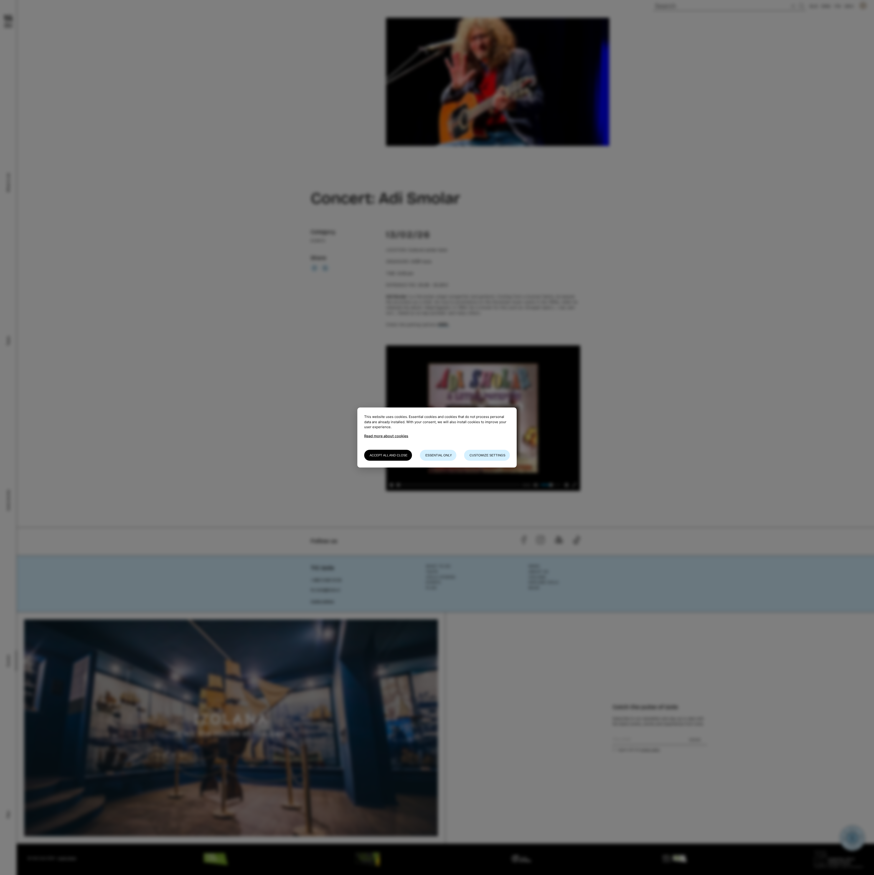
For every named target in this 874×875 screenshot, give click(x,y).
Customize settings (487, 455)
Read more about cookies (386, 436)
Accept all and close (388, 455)
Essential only (438, 455)
